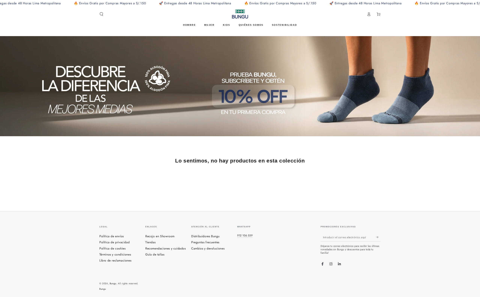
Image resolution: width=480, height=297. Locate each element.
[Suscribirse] (378, 237)
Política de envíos (111, 236)
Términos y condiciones (115, 254)
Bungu (113, 283)
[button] (101, 14)
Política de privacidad (114, 242)
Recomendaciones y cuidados (165, 248)
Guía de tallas (154, 254)
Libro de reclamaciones (115, 260)
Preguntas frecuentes (205, 242)
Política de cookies (112, 248)
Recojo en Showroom (160, 236)
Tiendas (150, 242)
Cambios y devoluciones (207, 248)
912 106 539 (245, 235)
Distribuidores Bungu (205, 236)
